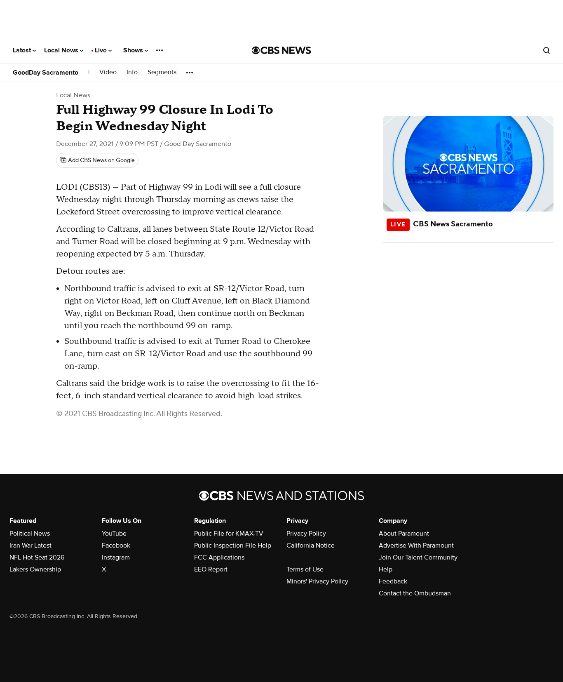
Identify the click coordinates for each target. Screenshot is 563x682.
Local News (62, 50)
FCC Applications (219, 557)
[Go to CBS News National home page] (281, 50)
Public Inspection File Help (232, 545)
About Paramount (404, 533)
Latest (23, 50)
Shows (134, 50)
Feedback (393, 581)
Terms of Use (305, 569)
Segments (162, 72)
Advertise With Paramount (416, 545)
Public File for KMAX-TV (228, 533)
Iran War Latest (30, 545)
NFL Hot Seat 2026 (36, 557)
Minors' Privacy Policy (317, 581)
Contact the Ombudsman (415, 593)
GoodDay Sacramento (45, 72)
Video (108, 72)
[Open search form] (546, 50)
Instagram (116, 557)
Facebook (116, 545)
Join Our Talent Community (418, 557)
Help (385, 569)
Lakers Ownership (35, 569)
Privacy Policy (306, 533)
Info (132, 72)
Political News (29, 533)
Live (101, 50)
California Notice (310, 545)
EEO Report (211, 569)
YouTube (114, 533)
